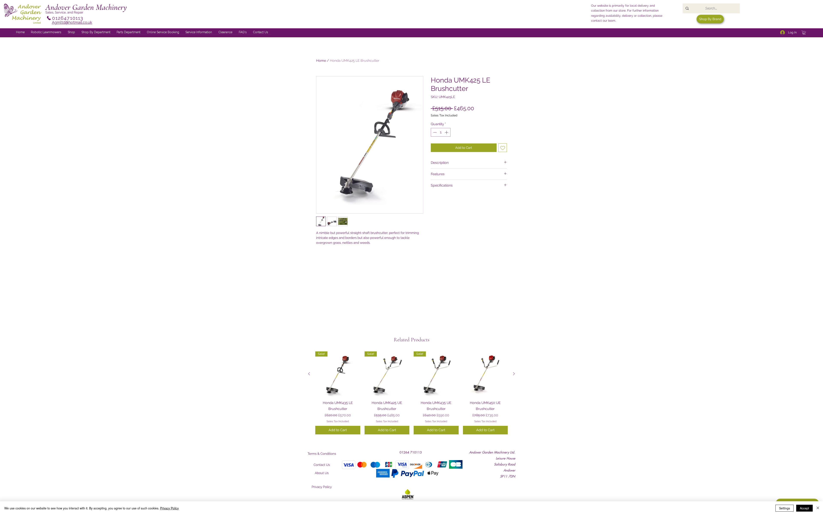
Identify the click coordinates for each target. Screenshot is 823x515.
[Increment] (447, 132)
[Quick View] (485, 373)
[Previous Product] (309, 373)
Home (321, 61)
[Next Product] (514, 373)
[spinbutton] (440, 132)
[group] (411, 392)
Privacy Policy (169, 508)
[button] (96, 32)
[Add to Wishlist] (502, 147)
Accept (804, 508)
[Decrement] (434, 132)
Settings (784, 508)
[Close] (817, 508)
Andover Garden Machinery (86, 7)
